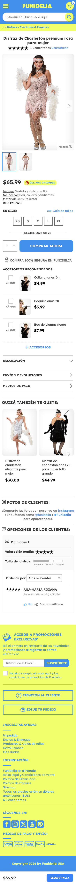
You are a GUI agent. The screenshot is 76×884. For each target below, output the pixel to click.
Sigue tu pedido (40, 710)
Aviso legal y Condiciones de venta (29, 775)
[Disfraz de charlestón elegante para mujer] (19, 432)
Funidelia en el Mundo (19, 771)
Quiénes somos (14, 800)
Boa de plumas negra (50, 324)
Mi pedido (10, 735)
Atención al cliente (40, 695)
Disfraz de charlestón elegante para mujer (15, 467)
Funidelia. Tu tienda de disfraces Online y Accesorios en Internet (37, 6)
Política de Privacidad (19, 779)
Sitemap (9, 787)
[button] (69, 106)
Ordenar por (16, 578)
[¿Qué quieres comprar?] (6, 6)
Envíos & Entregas (16, 739)
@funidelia (43, 515)
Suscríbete (57, 663)
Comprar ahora (46, 246)
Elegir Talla (59, 877)
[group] (9, 161)
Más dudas (11, 752)
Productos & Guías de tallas (23, 744)
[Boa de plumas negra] (25, 330)
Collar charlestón (47, 277)
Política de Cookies (17, 783)
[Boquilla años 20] (25, 307)
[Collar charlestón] (25, 283)
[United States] (7, 824)
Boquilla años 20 (46, 301)
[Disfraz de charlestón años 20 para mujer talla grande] (56, 432)
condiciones (17, 677)
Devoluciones (13, 748)
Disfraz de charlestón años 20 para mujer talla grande (56, 467)
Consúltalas (59, 48)
